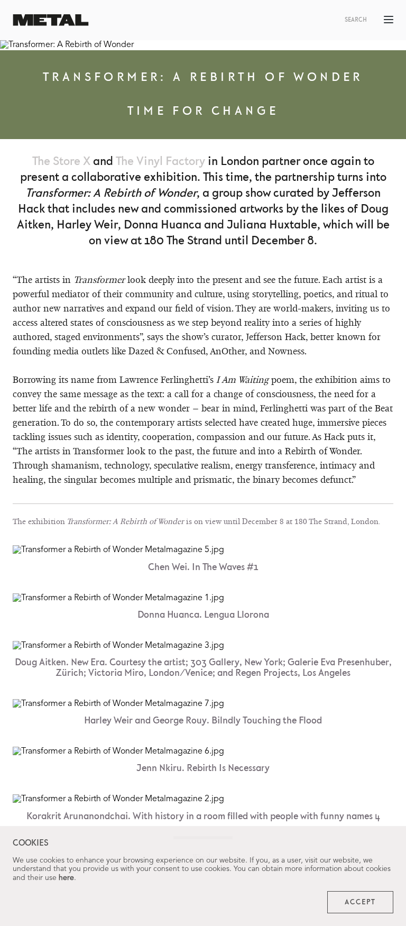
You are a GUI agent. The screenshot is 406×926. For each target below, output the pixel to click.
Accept (360, 902)
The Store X (61, 161)
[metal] (51, 20)
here (66, 878)
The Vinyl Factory (160, 161)
